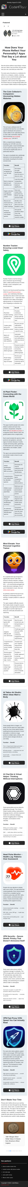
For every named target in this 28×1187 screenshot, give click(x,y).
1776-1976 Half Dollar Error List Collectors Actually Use (17, 32)
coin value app (6, 1172)
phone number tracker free (9, 1166)
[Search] (25, 14)
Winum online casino (8, 1177)
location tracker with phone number (11, 1169)
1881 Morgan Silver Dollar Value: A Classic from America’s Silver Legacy (13, 1140)
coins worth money (7, 1174)
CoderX (15, 33)
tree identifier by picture (15, 430)
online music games (8, 590)
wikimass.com (5, 1185)
